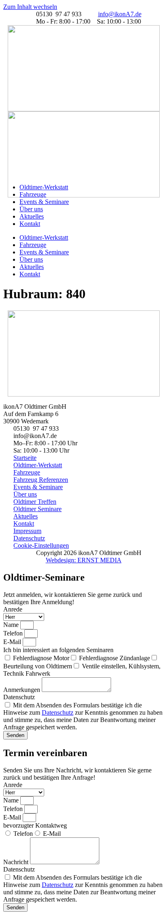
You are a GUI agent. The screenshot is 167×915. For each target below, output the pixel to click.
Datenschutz (19, 697)
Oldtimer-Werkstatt (43, 187)
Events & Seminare (44, 201)
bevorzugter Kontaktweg (35, 825)
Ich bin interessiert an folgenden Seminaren (58, 649)
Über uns (31, 209)
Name (11, 624)
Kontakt (29, 223)
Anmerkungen (22, 689)
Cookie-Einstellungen (41, 545)
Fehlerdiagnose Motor (41, 658)
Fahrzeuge (32, 194)
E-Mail (13, 641)
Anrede (12, 609)
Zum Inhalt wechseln (30, 6)
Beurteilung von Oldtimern (37, 666)
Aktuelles (31, 216)
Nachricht (16, 862)
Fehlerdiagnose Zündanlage (114, 658)
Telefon (13, 633)
